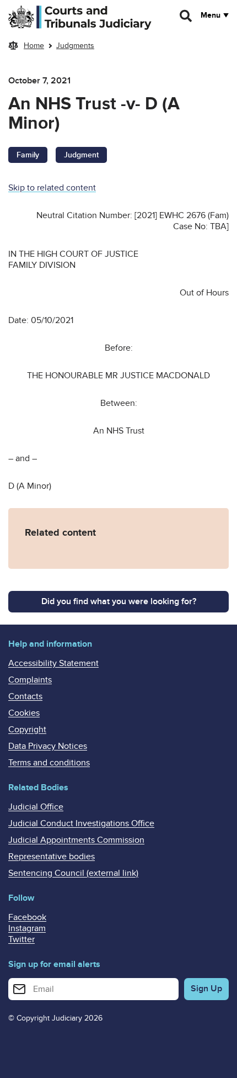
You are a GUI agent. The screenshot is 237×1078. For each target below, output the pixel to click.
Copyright (27, 729)
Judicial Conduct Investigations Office (81, 823)
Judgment (81, 155)
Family (28, 155)
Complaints (30, 679)
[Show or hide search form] (186, 16)
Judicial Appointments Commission (76, 840)
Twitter (21, 939)
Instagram (27, 928)
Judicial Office (35, 806)
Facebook (27, 917)
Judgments (75, 45)
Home (34, 45)
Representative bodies (51, 856)
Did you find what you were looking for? (118, 601)
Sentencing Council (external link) (73, 873)
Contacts (25, 696)
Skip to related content (52, 187)
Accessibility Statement (53, 663)
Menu (210, 15)
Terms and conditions (49, 762)
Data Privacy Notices (47, 746)
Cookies (24, 712)
